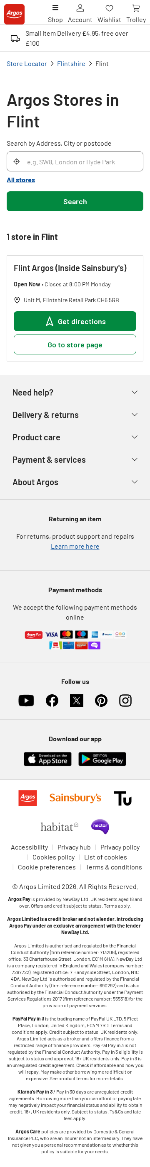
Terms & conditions (113, 867)
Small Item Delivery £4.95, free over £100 (76, 38)
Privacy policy (120, 847)
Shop (55, 19)
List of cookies (105, 857)
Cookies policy (53, 857)
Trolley (136, 19)
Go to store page (75, 344)
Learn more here (75, 546)
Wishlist (109, 19)
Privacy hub (74, 847)
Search (75, 201)
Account (80, 19)
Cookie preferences (47, 867)
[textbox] (75, 1025)
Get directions (82, 321)
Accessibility (29, 847)
